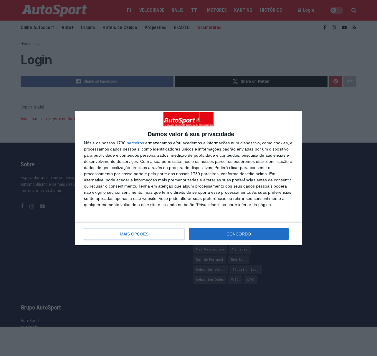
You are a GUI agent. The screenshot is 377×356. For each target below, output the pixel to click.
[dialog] (188, 178)
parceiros (135, 143)
